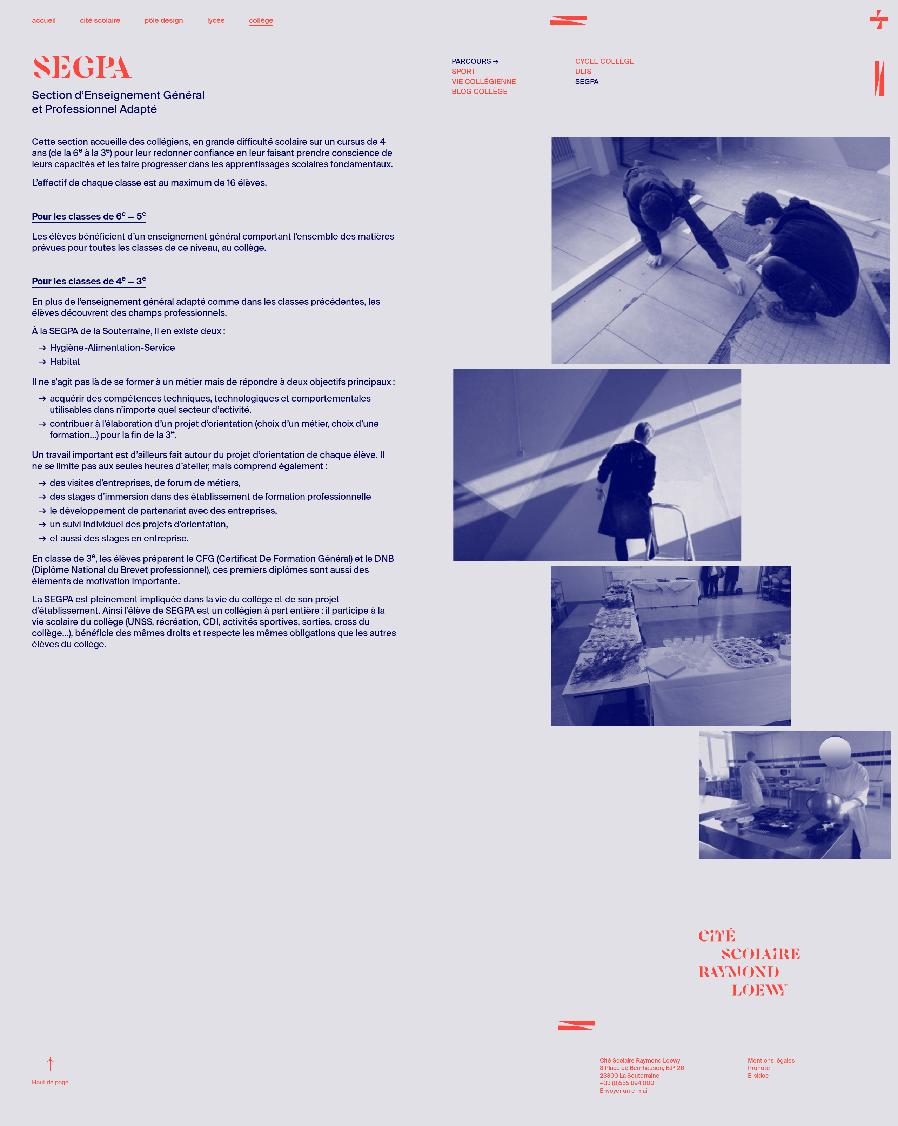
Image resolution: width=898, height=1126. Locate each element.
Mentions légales (771, 1060)
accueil (44, 20)
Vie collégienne (484, 81)
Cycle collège (604, 61)
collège (261, 20)
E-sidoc (758, 1075)
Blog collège (480, 91)
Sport (463, 71)
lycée (216, 20)
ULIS (583, 71)
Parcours (471, 61)
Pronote (759, 1068)
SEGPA (587, 81)
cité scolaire (100, 20)
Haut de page (50, 1082)
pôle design (164, 20)
